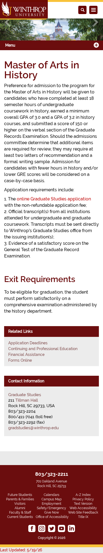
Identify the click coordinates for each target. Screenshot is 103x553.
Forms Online (20, 360)
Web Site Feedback (83, 512)
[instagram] (41, 528)
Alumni (20, 508)
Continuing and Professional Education (42, 349)
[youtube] (61, 528)
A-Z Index (83, 495)
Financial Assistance (26, 354)
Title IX (83, 517)
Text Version (83, 504)
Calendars (51, 495)
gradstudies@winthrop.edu (33, 427)
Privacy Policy (83, 499)
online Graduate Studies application (54, 199)
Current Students (20, 517)
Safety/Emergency (51, 508)
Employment (51, 504)
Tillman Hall (26, 400)
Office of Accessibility (52, 517)
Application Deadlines (28, 343)
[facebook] (31, 528)
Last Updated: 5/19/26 (21, 550)
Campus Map (51, 499)
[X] (51, 528)
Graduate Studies (24, 394)
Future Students (20, 495)
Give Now (51, 512)
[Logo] (24, 10)
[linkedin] (71, 528)
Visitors (20, 504)
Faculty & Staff (20, 512)
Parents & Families (20, 499)
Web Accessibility (83, 508)
